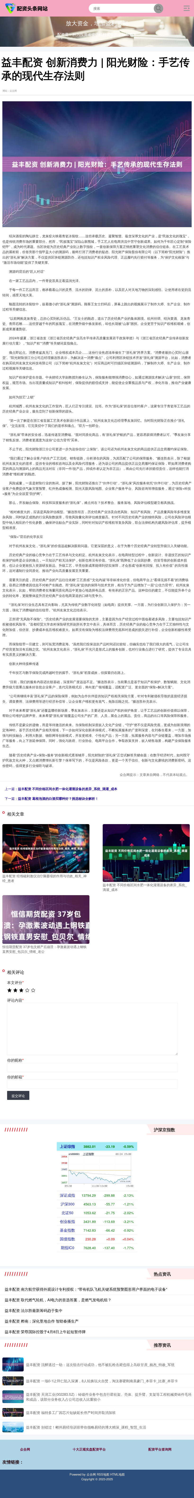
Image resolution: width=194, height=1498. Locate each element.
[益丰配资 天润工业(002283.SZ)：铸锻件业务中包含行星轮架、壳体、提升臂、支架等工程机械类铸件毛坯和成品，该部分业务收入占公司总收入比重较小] (13, 1396)
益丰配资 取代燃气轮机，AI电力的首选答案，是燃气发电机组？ (58, 1299)
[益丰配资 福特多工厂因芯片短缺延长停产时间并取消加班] (13, 1412)
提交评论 (18, 1095)
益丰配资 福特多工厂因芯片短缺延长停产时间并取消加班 (71, 1412)
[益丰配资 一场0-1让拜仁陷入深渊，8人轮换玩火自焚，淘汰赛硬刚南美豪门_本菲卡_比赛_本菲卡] (13, 1380)
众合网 (25, 1449)
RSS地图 (103, 1474)
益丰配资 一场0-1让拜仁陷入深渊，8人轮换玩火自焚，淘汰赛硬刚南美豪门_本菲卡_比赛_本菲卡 (102, 1380)
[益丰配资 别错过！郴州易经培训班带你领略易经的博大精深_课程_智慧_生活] (13, 1427)
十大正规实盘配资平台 (89, 1449)
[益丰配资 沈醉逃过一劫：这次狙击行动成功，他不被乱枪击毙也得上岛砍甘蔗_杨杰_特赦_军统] (13, 1365)
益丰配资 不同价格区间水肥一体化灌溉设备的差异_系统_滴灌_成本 (67, 788)
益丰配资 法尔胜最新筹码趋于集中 (33, 1310)
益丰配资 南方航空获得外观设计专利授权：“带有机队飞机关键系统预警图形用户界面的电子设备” (86, 1289)
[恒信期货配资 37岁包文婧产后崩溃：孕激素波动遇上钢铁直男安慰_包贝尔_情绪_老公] (45, 919)
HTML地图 (117, 1474)
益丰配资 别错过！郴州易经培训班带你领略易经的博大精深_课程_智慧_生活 (86, 1427)
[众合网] (27, 7)
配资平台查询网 (160, 1449)
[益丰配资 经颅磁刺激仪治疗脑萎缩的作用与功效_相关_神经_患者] (45, 848)
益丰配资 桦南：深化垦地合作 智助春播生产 (42, 1321)
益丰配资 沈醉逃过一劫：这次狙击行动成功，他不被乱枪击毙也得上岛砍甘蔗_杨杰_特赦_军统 (100, 1364)
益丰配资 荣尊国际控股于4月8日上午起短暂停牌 (45, 1331)
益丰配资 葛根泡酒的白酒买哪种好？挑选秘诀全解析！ (58, 798)
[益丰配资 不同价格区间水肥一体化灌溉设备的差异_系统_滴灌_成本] (146, 852)
